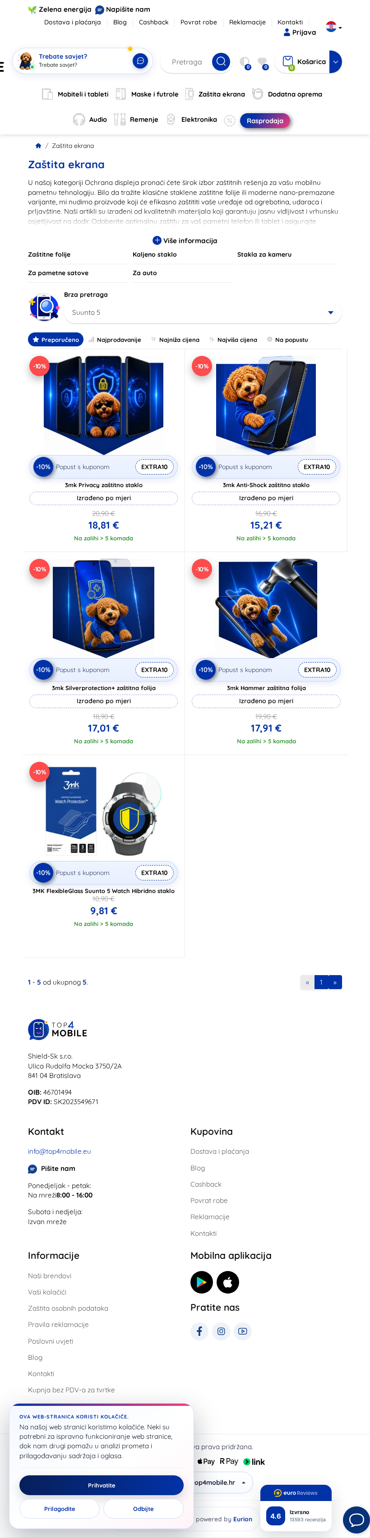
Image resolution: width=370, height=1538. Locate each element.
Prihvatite (102, 1485)
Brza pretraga (86, 294)
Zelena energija (65, 9)
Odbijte (143, 1508)
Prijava (304, 32)
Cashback (154, 22)
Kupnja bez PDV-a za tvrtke (71, 1390)
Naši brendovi (49, 1275)
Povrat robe (198, 22)
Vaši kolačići (47, 1292)
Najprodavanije (119, 339)
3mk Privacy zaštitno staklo (104, 484)
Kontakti (290, 22)
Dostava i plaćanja (72, 22)
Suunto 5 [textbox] (86, 312)
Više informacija (189, 240)
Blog (120, 22)
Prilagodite (59, 1508)
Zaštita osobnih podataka (68, 1308)
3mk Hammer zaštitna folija (266, 687)
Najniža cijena (179, 339)
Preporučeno (60, 339)
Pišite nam (58, 1168)
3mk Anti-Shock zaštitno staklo (266, 484)
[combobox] (203, 312)
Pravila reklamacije (58, 1324)
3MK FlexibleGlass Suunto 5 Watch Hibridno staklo (103, 890)
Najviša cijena (237, 339)
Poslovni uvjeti (50, 1341)
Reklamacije (247, 22)
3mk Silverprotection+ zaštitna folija (104, 687)
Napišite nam (128, 9)
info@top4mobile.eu (59, 1151)
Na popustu (291, 339)
